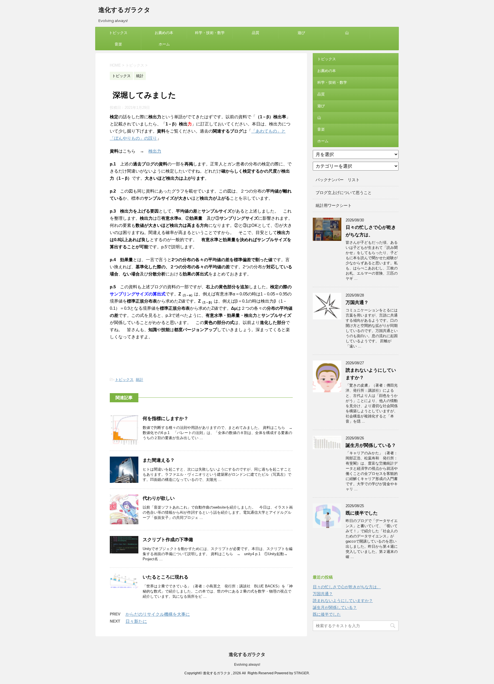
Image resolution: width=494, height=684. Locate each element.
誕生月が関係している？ (371, 445)
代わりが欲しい (159, 498)
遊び (301, 33)
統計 (139, 379)
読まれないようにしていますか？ (343, 600)
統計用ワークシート (334, 205)
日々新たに (136, 621)
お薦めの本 (164, 33)
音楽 (118, 44)
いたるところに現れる (165, 577)
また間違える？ (159, 460)
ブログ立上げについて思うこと (344, 192)
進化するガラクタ (124, 10)
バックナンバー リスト (338, 179)
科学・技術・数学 (210, 33)
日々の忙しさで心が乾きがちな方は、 (347, 587)
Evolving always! (247, 665)
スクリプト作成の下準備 (168, 539)
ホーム (164, 44)
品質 (255, 33)
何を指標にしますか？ (165, 418)
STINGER (301, 673)
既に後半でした (362, 513)
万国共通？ (357, 302)
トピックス (118, 33)
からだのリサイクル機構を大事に (158, 614)
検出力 (154, 151)
